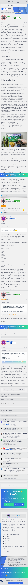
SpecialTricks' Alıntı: (6, 302)
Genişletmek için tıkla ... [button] (14, 314)
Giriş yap (9, 504)
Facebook (6, 540)
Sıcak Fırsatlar (6, 445)
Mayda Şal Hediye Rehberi (9, 428)
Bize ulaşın (3, 572)
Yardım (3, 576)
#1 (26, 22)
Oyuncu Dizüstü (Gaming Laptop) (10, 437)
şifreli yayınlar (8, 12)
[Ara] (26, 2)
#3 (26, 223)
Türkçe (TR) (5, 568)
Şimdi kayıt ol (18, 504)
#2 (26, 206)
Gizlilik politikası (21, 572)
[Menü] (2, 2)
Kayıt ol (9, 175)
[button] (18, 565)
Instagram (7, 538)
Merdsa (8, 444)
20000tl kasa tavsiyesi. (12, 448)
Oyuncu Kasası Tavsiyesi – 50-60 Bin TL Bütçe (14, 421)
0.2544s (25, 564)
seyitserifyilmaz (9, 436)
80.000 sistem (6, 475)
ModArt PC (7, 1)
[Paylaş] (25, 22)
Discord (6, 543)
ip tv (22, 10)
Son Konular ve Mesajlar (9, 419)
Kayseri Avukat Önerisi (8, 458)
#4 (26, 299)
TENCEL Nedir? (7, 463)
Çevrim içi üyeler (7, 410)
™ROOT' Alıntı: (5, 226)
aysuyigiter (8, 429)
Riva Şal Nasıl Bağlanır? (8, 453)
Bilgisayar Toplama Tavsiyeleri (9, 425)
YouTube (6, 536)
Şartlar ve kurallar (11, 572)
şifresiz (13, 12)
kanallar (2, 12)
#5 (26, 347)
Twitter (6, 542)
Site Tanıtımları (6, 430)
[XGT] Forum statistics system (14, 560)
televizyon (18, 12)
